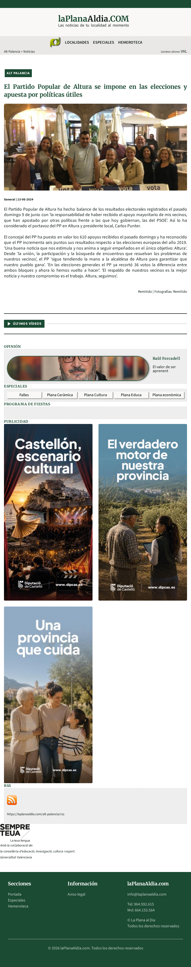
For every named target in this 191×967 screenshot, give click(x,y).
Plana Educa (131, 395)
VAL (184, 51)
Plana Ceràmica (60, 395)
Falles (24, 395)
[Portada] (55, 42)
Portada (14, 894)
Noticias (29, 51)
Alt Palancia (12, 51)
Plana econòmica (166, 395)
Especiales (103, 42)
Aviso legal (76, 894)
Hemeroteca (130, 42)
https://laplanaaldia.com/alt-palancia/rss (35, 814)
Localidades (77, 42)
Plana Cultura (95, 395)
